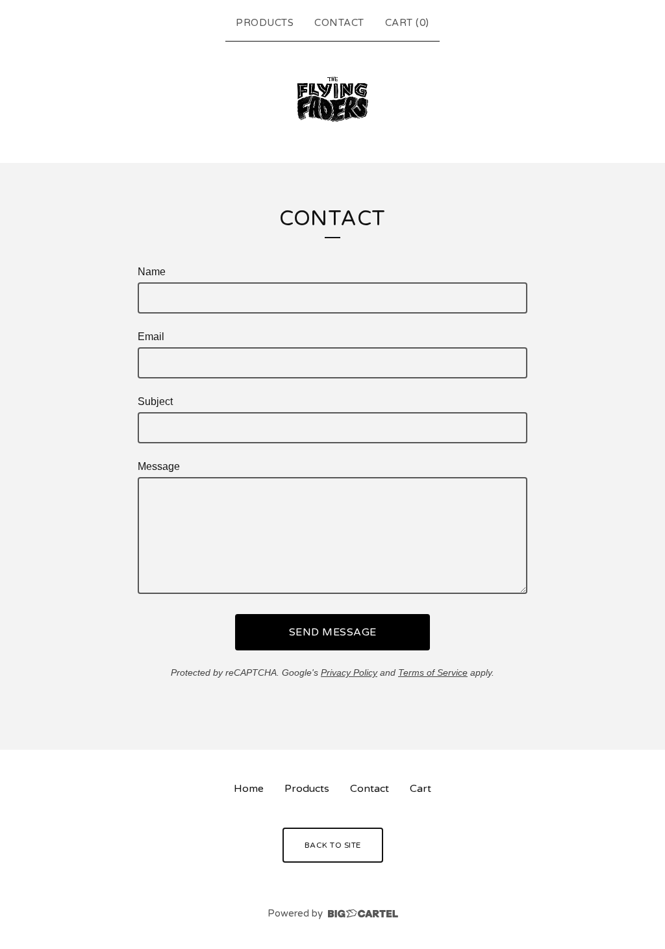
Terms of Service (433, 672)
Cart (420, 788)
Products (265, 23)
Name (152, 271)
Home (249, 788)
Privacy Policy (349, 672)
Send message (333, 632)
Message (159, 466)
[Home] (332, 99)
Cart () (407, 23)
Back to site (333, 845)
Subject (155, 401)
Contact (339, 23)
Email (151, 336)
